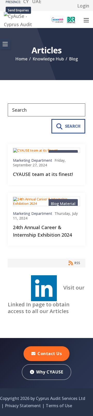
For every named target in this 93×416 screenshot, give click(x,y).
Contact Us (49, 353)
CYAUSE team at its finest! (43, 174)
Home (21, 59)
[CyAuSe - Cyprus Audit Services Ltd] (21, 19)
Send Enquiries (18, 10)
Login (83, 6)
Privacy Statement (23, 405)
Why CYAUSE (49, 372)
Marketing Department (32, 160)
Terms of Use (59, 405)
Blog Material (63, 203)
